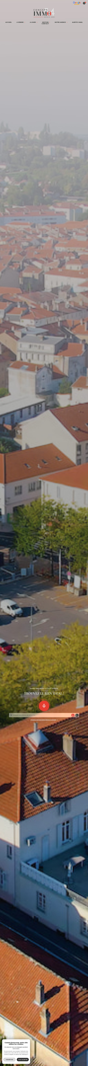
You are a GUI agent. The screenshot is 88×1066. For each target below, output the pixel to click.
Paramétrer (9, 1059)
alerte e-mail (77, 22)
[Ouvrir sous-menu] (25, 22)
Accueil (8, 22)
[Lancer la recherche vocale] (44, 705)
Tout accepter (22, 1059)
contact (45, 24)
